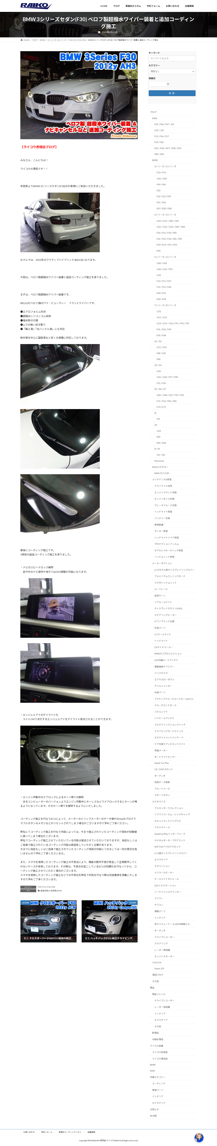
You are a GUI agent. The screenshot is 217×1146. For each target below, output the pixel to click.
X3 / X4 (158, 365)
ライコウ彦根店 (160, 1052)
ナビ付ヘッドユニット (165, 582)
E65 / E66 (161, 335)
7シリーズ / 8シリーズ (165, 305)
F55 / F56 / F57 (161, 136)
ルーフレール (161, 589)
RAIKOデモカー (160, 467)
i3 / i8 (157, 448)
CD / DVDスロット (163, 769)
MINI (154, 118)
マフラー (158, 898)
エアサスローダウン (164, 679)
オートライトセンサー (165, 757)
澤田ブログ (157, 974)
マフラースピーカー (164, 872)
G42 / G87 (162, 178)
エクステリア (161, 859)
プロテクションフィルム (166, 544)
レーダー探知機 (162, 950)
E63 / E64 (161, 299)
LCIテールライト (162, 634)
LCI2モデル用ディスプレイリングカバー (174, 569)
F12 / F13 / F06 (164, 287)
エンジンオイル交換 (164, 498)
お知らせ (154, 1109)
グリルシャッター (163, 685)
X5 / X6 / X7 (160, 389)
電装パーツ (157, 1090)
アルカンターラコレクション (168, 808)
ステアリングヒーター (165, 615)
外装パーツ (160, 627)
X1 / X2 (158, 341)
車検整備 (158, 524)
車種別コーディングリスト (70, 1132)
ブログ (153, 112)
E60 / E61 (161, 293)
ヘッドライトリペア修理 (166, 537)
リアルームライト (163, 602)
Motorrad (159, 460)
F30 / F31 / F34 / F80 (46, 887)
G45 (159, 371)
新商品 (155, 1032)
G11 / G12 (162, 317)
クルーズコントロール (165, 705)
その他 (155, 981)
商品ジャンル (158, 994)
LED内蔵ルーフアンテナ (166, 660)
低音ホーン (159, 595)
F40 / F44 (161, 184)
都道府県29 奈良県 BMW (51, 890)
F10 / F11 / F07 (164, 281)
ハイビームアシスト (164, 718)
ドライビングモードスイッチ (168, 731)
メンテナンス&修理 (162, 479)
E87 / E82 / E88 (164, 208)
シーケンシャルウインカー (167, 891)
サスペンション (162, 866)
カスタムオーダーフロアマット (169, 840)
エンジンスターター (164, 956)
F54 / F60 (158, 142)
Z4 (155, 425)
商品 (152, 987)
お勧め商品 (157, 1039)
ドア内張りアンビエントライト (169, 744)
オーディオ (159, 775)
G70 (159, 311)
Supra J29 (159, 968)
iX (155, 413)
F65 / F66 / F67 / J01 (164, 124)
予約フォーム (46, 1132)
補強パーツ (160, 911)
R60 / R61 (159, 154)
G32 (159, 275)
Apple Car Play (161, 763)
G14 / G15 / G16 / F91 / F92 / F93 (173, 323)
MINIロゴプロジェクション (168, 653)
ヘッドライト (161, 640)
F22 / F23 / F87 (164, 196)
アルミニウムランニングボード (169, 576)
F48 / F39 (161, 353)
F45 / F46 (161, 202)
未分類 (153, 1115)
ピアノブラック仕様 (164, 621)
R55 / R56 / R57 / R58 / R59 (167, 148)
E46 (158, 250)
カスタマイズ (159, 801)
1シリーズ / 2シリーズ (165, 166)
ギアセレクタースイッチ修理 (168, 550)
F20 (158, 190)
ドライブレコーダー (164, 937)
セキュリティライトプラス (167, 821)
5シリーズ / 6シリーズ (165, 257)
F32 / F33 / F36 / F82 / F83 (169, 238)
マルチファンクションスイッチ (170, 724)
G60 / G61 (162, 263)
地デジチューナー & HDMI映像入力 (172, 924)
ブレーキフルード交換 (165, 505)
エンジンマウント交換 (165, 492)
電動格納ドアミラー (164, 666)
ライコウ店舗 (156, 1045)
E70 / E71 (161, 407)
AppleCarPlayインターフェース (169, 833)
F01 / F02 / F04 (164, 329)
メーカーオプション (162, 563)
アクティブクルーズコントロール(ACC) (173, 698)
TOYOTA (156, 962)
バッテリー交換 (162, 518)
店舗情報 (91, 1132)
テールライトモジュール (166, 879)
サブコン (158, 904)
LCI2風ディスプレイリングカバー (171, 853)
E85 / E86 (161, 442)
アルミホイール (162, 827)
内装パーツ (160, 692)
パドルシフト (161, 711)
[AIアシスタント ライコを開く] (199, 1137)
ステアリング (161, 943)
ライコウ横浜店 (160, 1058)
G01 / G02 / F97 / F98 (167, 377)
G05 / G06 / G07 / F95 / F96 (170, 395)
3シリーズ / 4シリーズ (165, 214)
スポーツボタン (162, 795)
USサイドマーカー (163, 647)
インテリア (160, 917)
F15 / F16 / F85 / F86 (166, 401)
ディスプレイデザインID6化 (168, 608)
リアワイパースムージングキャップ (172, 814)
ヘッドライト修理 (163, 511)
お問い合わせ (29, 1132)
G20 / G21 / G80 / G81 (168, 220)
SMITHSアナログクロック (167, 846)
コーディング (158, 1083)
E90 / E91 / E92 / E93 (167, 244)
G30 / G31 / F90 (164, 269)
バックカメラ (161, 673)
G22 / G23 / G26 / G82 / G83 (171, 226)
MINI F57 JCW (161, 473)
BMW (155, 160)
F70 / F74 (161, 172)
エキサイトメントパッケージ (168, 737)
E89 (158, 436)
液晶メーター (161, 750)
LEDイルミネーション (165, 885)
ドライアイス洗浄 (163, 486)
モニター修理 (161, 531)
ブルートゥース (162, 788)
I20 (158, 418)
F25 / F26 (161, 383)
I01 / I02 (161, 454)
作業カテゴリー (158, 1077)
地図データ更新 (162, 782)
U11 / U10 (162, 347)
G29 (159, 430)
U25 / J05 (159, 130)
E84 (158, 359)
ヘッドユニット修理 (164, 556)
